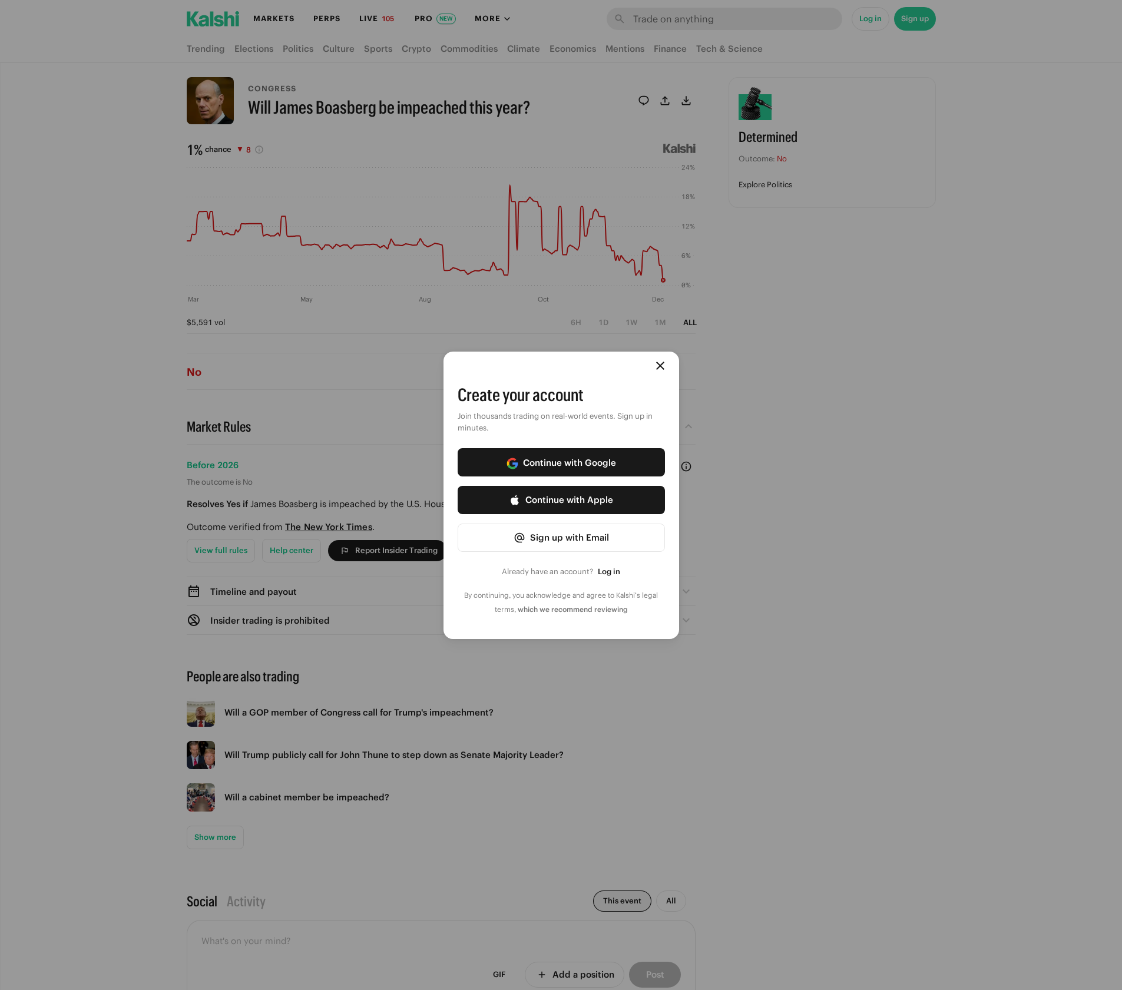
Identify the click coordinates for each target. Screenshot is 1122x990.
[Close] (660, 366)
